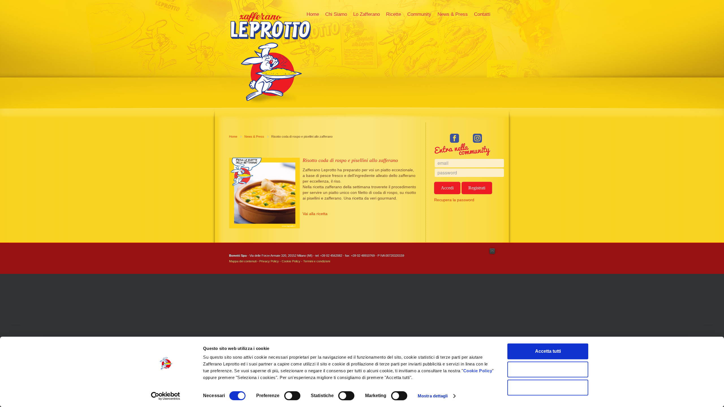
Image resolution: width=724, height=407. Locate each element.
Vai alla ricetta (315, 213)
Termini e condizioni (316, 261)
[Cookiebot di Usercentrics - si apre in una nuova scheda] (165, 396)
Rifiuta (548, 387)
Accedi (447, 187)
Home (233, 136)
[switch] (292, 395)
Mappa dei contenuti (243, 261)
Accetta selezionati (548, 369)
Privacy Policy (269, 261)
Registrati (476, 187)
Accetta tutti (548, 351)
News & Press (254, 136)
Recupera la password (454, 200)
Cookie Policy (477, 370)
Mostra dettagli (433, 395)
